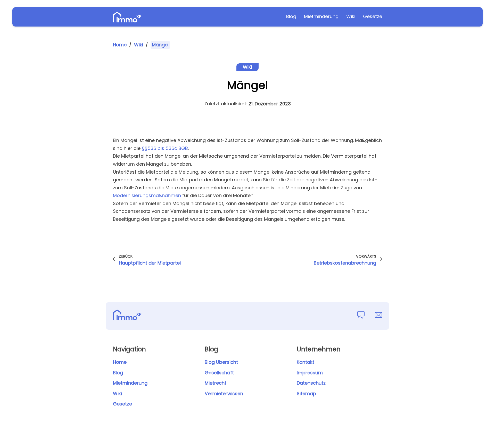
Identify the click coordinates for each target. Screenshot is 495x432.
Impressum (310, 372)
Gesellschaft (219, 372)
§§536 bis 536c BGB (165, 148)
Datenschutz (311, 383)
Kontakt (305, 362)
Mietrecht (215, 383)
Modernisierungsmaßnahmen (147, 195)
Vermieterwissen (224, 393)
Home (120, 44)
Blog (291, 16)
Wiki (350, 16)
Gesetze (372, 16)
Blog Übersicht (221, 362)
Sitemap (306, 393)
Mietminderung (321, 16)
